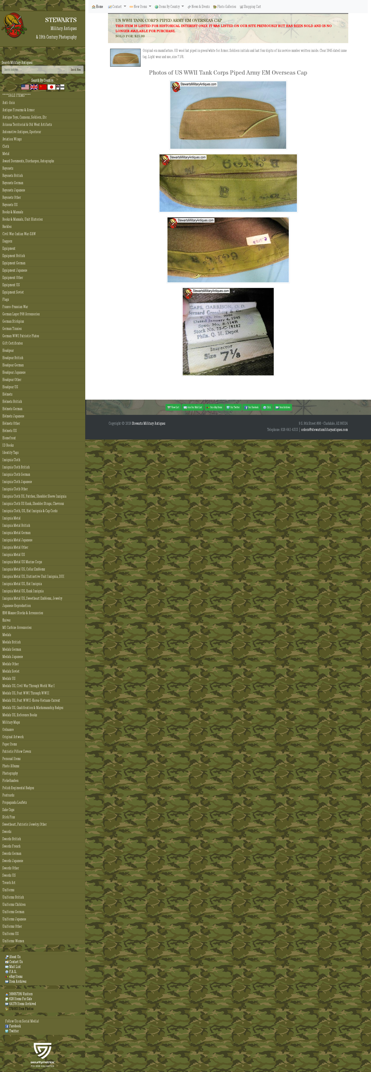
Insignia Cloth (11, 459)
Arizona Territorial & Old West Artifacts (27, 124)
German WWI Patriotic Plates (20, 335)
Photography (10, 773)
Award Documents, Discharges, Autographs (28, 160)
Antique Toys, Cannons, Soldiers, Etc (24, 117)
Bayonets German (12, 182)
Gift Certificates (12, 343)
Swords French (11, 846)
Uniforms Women (13, 940)
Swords (6, 831)
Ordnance (8, 729)
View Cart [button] (175, 407)
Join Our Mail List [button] (194, 407)
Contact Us (16, 961)
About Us (15, 956)
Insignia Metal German (16, 532)
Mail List (15, 966)
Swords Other (10, 868)
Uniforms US (10, 933)
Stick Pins (8, 817)
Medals (6, 634)
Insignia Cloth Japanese (17, 481)
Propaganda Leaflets (14, 802)
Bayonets (7, 168)
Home (99, 6)
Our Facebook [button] (253, 407)
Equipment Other (12, 277)
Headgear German (13, 365)
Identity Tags (10, 452)
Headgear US (10, 386)
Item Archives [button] (284, 407)
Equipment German (13, 262)
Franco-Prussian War (15, 306)
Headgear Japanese (14, 372)
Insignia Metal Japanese (17, 540)
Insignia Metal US (13, 554)
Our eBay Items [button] (216, 407)
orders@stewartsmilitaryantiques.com (324, 429)
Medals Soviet (11, 671)
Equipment (8, 248)
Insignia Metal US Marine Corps (22, 561)
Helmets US (9, 430)
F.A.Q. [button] (268, 407)
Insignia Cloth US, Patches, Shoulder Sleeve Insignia (34, 496)
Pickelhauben (10, 780)
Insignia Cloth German (16, 474)
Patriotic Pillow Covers (16, 751)
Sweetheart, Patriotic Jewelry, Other (24, 824)
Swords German (11, 853)
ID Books (8, 445)
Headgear (8, 350)
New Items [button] (140, 6)
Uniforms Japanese (14, 919)
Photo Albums (10, 765)
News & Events (200, 6)
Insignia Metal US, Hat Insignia (22, 583)
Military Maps (11, 722)
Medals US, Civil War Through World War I (28, 685)
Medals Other (10, 663)
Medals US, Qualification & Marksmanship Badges (32, 707)
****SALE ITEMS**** (16, 95)
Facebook (15, 1026)
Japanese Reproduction (16, 605)
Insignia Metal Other (15, 547)
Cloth (5, 146)
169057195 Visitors (21, 993)
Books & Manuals (12, 211)
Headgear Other (11, 379)
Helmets (7, 394)
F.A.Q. (13, 971)
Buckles (7, 226)
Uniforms (8, 889)
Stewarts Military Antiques (148, 423)
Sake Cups (8, 809)
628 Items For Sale (20, 998)
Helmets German (12, 408)
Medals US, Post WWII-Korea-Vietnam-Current (31, 700)
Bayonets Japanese (13, 190)
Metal (5, 153)
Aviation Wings (12, 139)
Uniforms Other (12, 926)
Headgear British (12, 357)
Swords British (11, 838)
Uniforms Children (14, 904)
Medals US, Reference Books (19, 714)
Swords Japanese (12, 860)
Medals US (8, 678)
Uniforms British (13, 897)
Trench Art (8, 882)
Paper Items (9, 744)
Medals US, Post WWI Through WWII (25, 693)
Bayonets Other (11, 197)
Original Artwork (13, 736)
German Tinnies (12, 328)
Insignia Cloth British (16, 467)
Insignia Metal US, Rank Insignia (23, 591)
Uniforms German (13, 911)
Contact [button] (117, 6)
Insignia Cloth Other (15, 488)
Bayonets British (12, 175)
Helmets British (12, 401)
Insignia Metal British (16, 525)
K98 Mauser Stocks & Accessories (22, 612)
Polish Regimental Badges (18, 787)
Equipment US (11, 284)
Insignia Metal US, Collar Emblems (23, 569)
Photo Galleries (226, 6)
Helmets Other (11, 423)
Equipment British (13, 255)
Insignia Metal (11, 518)
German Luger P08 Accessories (21, 314)
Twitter (14, 1030)
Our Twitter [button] (235, 407)
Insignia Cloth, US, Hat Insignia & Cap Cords (30, 510)
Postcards (8, 795)
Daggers (7, 241)
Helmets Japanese (13, 416)
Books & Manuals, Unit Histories (22, 219)
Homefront (9, 437)
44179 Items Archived (22, 1003)
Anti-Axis (8, 102)
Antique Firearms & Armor (18, 109)
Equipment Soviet (13, 292)
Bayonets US (10, 204)
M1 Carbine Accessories (17, 627)
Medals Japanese (12, 656)
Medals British (11, 642)
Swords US (9, 875)
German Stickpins (13, 321)
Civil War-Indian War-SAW (19, 233)
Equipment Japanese (14, 270)
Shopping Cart (252, 6)
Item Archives (17, 981)
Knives (6, 620)
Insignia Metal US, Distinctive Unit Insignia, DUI (33, 576)
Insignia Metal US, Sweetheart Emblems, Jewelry (32, 598)
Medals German (11, 649)
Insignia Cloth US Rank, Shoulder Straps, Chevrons (33, 503)
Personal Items (11, 758)
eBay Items (16, 976)
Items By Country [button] (169, 6)
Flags (5, 299)
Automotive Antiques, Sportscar (21, 131)
